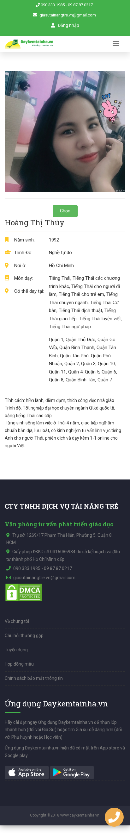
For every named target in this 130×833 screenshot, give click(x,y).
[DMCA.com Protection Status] (24, 592)
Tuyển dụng (16, 649)
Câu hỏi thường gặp (24, 635)
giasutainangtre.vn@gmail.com (67, 15)
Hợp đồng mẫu (19, 664)
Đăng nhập (68, 25)
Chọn (65, 210)
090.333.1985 (53, 5)
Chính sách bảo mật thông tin (34, 678)
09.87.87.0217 (80, 5)
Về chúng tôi (17, 621)
